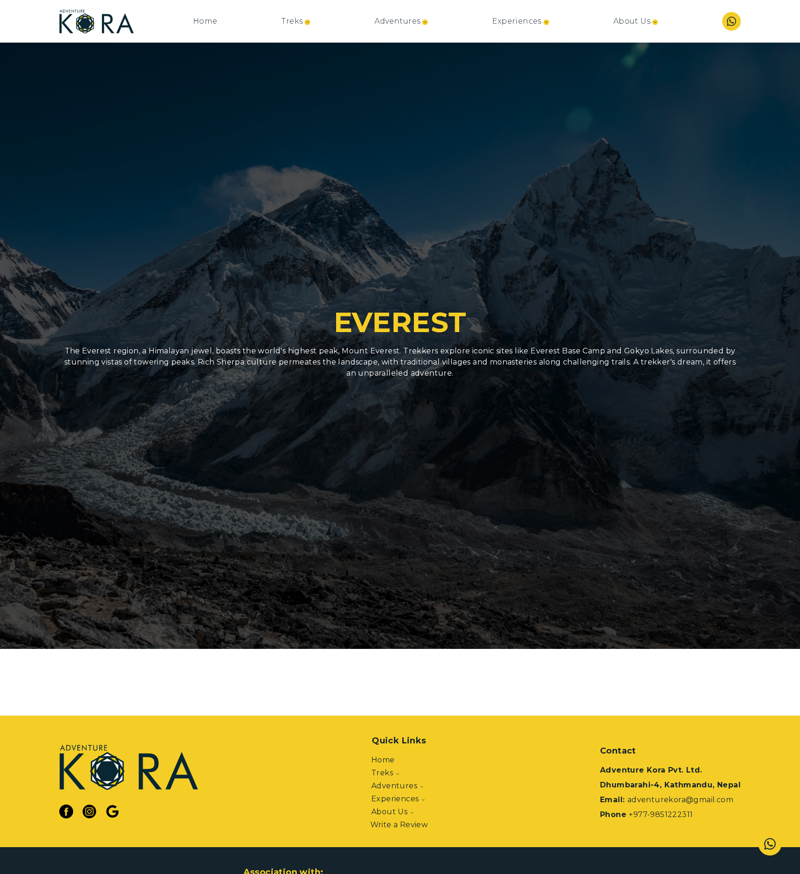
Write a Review (399, 824)
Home (205, 21)
